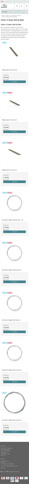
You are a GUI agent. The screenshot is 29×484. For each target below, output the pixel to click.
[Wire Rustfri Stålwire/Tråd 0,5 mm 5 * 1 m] (14, 204)
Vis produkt (14, 81)
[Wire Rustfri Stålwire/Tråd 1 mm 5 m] (14, 304)
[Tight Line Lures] (4, 6)
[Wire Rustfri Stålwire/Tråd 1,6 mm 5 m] (14, 404)
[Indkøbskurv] (26, 5)
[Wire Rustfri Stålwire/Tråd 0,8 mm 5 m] (14, 254)
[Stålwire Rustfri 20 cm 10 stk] (14, 54)
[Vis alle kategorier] (26, 12)
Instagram (16, 471)
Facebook (4, 471)
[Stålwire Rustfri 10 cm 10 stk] (14, 104)
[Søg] (21, 5)
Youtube (10, 471)
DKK (7, 1)
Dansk (4, 1)
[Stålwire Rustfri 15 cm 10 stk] (14, 154)
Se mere (3, 455)
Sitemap (3, 467)
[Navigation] (17, 5)
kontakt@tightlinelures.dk (10, 466)
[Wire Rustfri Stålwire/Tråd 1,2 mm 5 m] (14, 354)
